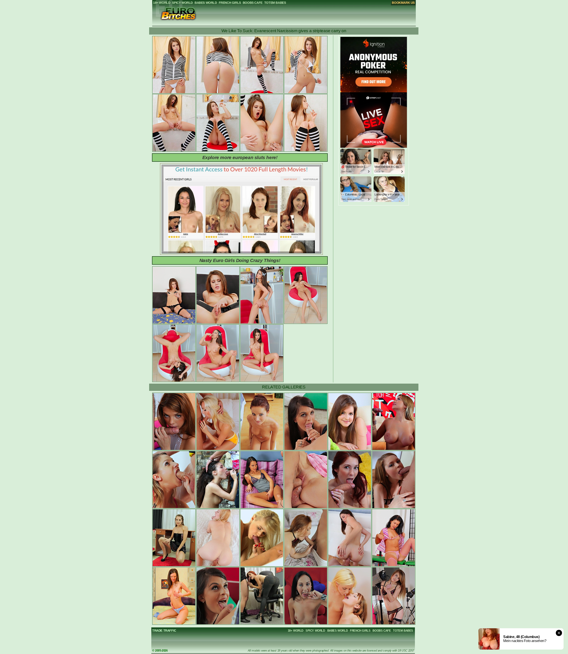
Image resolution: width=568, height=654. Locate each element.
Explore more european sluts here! (240, 157)
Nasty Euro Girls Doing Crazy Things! (239, 260)
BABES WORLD (337, 630)
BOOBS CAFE (382, 630)
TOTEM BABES (403, 630)
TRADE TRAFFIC (164, 630)
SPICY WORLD (315, 630)
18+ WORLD (295, 630)
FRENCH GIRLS (360, 630)
